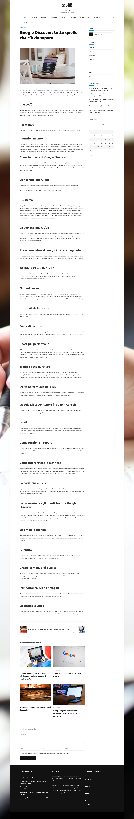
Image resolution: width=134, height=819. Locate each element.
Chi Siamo (24, 18)
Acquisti (63, 18)
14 (105, 139)
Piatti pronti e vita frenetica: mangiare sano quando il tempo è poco (101, 101)
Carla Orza (23, 44)
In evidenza (73, 18)
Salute (82, 18)
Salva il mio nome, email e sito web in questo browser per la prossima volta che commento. (45, 753)
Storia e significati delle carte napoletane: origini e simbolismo (101, 112)
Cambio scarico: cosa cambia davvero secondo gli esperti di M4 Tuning (99, 95)
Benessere (44, 18)
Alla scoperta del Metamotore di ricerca (67, 675)
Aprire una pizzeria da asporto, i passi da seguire (35, 709)
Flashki (67, 10)
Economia (54, 18)
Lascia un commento (43, 44)
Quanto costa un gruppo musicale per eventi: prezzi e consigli (99, 106)
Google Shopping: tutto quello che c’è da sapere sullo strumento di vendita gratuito (34, 676)
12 (98, 139)
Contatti (97, 18)
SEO (89, 18)
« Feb (90, 156)
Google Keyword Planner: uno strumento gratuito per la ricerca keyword (66, 713)
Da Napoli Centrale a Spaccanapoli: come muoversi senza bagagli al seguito (100, 90)
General (91, 60)
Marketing (34, 18)
